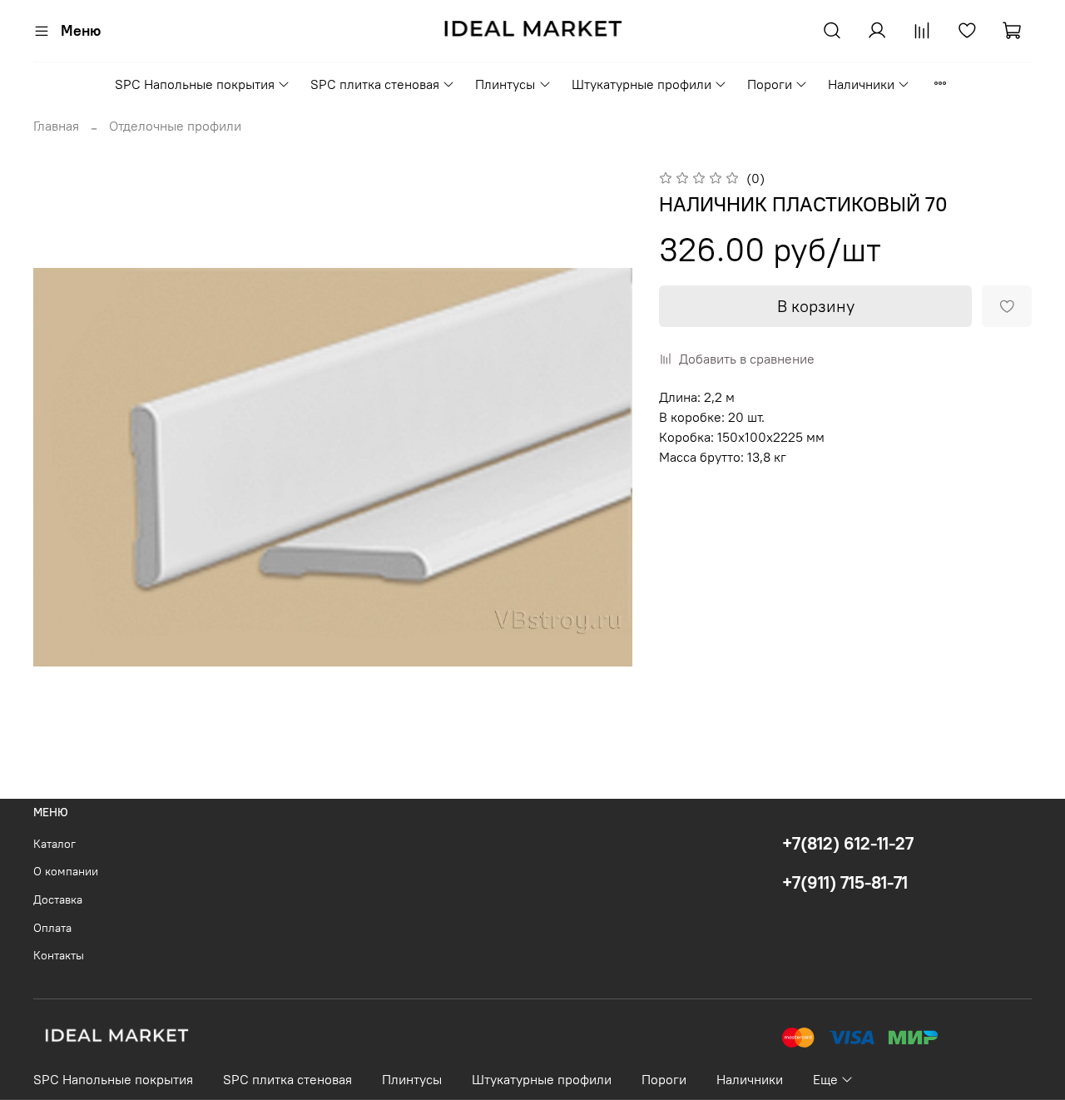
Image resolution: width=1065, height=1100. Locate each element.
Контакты (58, 955)
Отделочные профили (175, 125)
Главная (56, 125)
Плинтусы (505, 84)
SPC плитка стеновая (374, 84)
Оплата (52, 927)
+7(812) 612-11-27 (848, 843)
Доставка (57, 899)
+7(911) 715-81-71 (845, 882)
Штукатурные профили (641, 84)
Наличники (861, 84)
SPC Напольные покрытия (195, 84)
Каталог (54, 843)
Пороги (769, 84)
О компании (65, 871)
